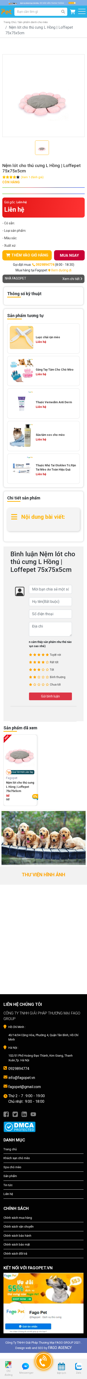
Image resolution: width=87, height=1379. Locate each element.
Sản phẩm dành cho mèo (33, 22)
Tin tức (8, 1185)
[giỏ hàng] (72, 11)
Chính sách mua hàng (17, 1217)
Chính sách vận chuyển (18, 1226)
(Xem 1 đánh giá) (32, 177)
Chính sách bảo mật (16, 1244)
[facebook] (6, 1114)
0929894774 (18, 1068)
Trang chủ (10, 1149)
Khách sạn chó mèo (16, 1158)
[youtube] (33, 1114)
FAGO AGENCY (60, 1347)
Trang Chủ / (10, 22)
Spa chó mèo (12, 1167)
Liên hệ (8, 1194)
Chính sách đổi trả (15, 1253)
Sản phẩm (10, 1176)
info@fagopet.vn (21, 1077)
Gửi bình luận (50, 696)
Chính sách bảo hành (17, 1235)
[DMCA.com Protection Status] (43, 1124)
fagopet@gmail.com (24, 1087)
